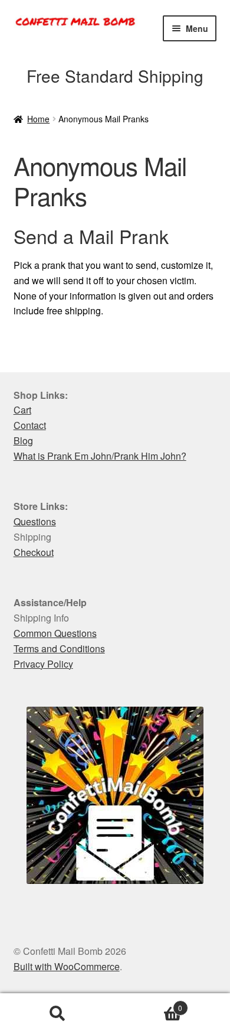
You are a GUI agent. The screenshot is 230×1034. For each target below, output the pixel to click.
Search (57, 1014)
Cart (22, 410)
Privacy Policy (43, 664)
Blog (23, 440)
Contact (30, 425)
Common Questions (55, 633)
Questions (35, 521)
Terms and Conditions (59, 648)
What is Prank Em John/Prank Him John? (100, 456)
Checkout (34, 552)
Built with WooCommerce (67, 966)
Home (38, 119)
